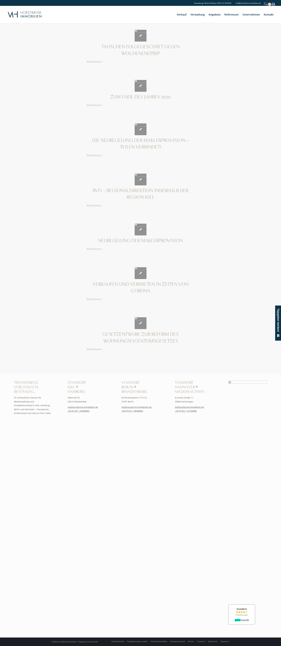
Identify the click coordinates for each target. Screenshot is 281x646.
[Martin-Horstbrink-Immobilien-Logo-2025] (25, 14)
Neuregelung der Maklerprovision (140, 240)
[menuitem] (212, 3)
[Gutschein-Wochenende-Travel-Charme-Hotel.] (141, 36)
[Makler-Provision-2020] (141, 229)
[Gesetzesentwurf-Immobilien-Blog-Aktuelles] (141, 323)
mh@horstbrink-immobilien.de (83, 407)
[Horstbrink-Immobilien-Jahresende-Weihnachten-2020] (141, 86)
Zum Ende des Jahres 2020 (140, 97)
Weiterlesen (94, 61)
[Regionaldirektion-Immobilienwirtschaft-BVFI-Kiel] (141, 179)
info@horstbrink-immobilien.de (248, 3)
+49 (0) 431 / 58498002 (78, 411)
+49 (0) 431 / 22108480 (186, 411)
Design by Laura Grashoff (88, 642)
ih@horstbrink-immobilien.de (189, 407)
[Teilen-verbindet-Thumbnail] (141, 129)
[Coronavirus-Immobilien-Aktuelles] (141, 273)
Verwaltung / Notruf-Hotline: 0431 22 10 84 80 (212, 3)
